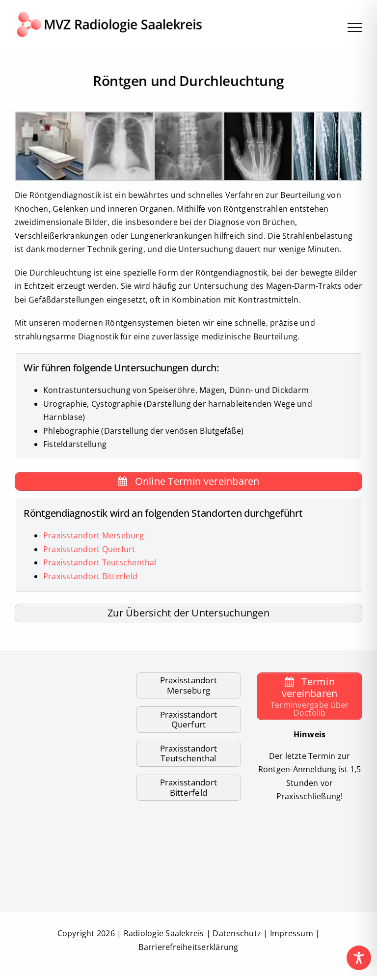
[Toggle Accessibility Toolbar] (359, 958)
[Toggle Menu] (355, 27)
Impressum (291, 933)
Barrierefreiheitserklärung (188, 947)
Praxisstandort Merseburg (93, 535)
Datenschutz (237, 933)
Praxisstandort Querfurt (89, 549)
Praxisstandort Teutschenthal (100, 562)
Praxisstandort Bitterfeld (90, 576)
